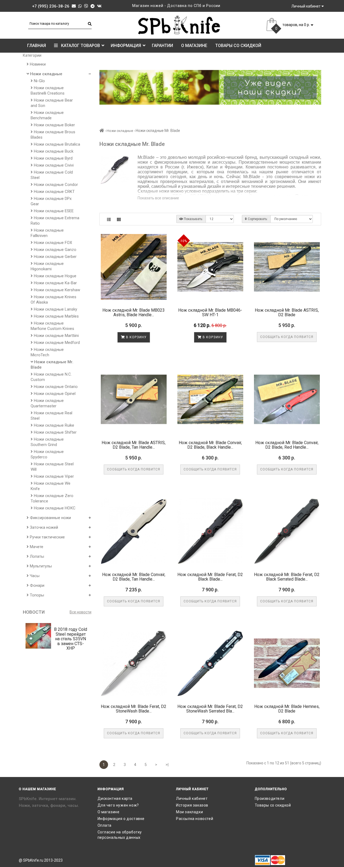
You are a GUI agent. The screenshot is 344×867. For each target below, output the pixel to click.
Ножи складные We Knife (50, 486)
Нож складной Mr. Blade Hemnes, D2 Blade (287, 709)
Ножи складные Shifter (55, 432)
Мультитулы (40, 566)
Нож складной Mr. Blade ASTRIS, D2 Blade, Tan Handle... (134, 445)
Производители (270, 798)
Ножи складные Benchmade (47, 115)
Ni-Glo (39, 80)
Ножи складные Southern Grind (47, 442)
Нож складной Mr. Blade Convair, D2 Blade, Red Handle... (286, 445)
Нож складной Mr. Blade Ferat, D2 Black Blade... (210, 577)
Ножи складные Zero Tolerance (52, 498)
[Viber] (86, 6)
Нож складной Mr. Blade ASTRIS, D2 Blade (287, 313)
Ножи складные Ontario (55, 386)
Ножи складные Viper (53, 476)
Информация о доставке (121, 818)
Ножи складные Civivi (53, 165)
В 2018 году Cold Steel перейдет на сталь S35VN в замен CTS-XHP (70, 639)
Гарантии (162, 45)
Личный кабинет (191, 798)
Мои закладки (189, 812)
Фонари (36, 585)
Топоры (36, 595)
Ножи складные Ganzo (54, 249)
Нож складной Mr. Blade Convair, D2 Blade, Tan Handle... (133, 577)
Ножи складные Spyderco (47, 454)
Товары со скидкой (238, 45)
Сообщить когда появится (286, 337)
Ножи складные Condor (55, 184)
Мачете (36, 546)
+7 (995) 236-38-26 (50, 6)
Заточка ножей (43, 527)
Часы (34, 575)
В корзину (135, 337)
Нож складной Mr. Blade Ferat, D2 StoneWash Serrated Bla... (210, 709)
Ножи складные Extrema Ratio (55, 220)
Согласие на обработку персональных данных (120, 835)
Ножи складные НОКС (54, 508)
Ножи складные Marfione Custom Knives (52, 326)
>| (167, 764)
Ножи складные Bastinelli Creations (47, 90)
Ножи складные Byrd (53, 158)
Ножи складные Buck (53, 151)
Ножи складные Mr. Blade (52, 364)
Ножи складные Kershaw (56, 289)
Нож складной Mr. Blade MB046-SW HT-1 (210, 313)
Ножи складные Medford (56, 342)
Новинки (37, 64)
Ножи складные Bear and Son (52, 103)
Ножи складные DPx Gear (51, 201)
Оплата (105, 825)
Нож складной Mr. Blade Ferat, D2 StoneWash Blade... (133, 709)
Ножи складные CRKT (54, 191)
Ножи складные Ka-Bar (55, 282)
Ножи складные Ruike (53, 425)
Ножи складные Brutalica (56, 144)
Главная (36, 45)
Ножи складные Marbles (56, 316)
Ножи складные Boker (54, 125)
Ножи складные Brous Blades (53, 134)
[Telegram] (93, 6)
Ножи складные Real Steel (51, 416)
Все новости (80, 612)
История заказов (192, 805)
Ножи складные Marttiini (56, 335)
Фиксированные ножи (50, 517)
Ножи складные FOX (52, 242)
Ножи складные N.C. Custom (51, 377)
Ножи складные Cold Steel (52, 175)
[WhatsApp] (80, 6)
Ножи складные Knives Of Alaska (53, 299)
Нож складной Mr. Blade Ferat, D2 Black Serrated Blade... (287, 577)
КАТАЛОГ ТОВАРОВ (79, 45)
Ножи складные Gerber (55, 256)
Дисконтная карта (115, 798)
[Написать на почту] (74, 6)
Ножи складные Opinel (54, 393)
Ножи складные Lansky (55, 309)
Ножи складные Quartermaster (47, 403)
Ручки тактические (47, 537)
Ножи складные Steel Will (52, 467)
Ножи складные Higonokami (47, 266)
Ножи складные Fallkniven (47, 233)
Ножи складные (45, 73)
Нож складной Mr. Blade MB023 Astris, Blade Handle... (133, 313)
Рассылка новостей (194, 818)
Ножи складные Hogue (54, 276)
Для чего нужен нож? (118, 805)
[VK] (99, 6)
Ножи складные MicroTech (47, 352)
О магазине (194, 45)
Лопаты (36, 556)
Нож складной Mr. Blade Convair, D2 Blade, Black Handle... (210, 445)
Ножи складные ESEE (53, 210)
